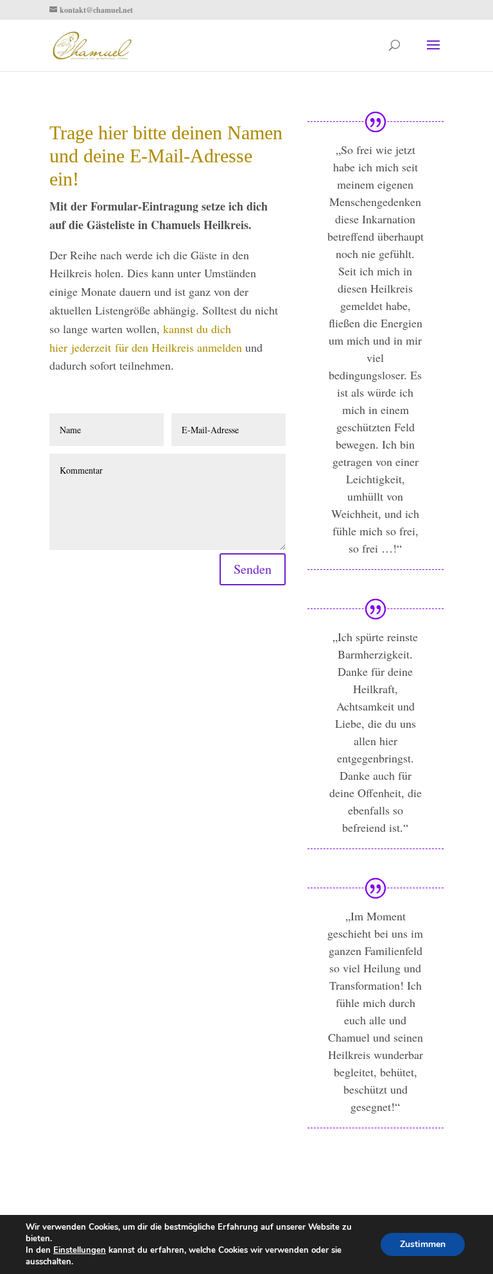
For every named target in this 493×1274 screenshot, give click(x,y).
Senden (253, 569)
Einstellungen (79, 1250)
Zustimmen (422, 1244)
